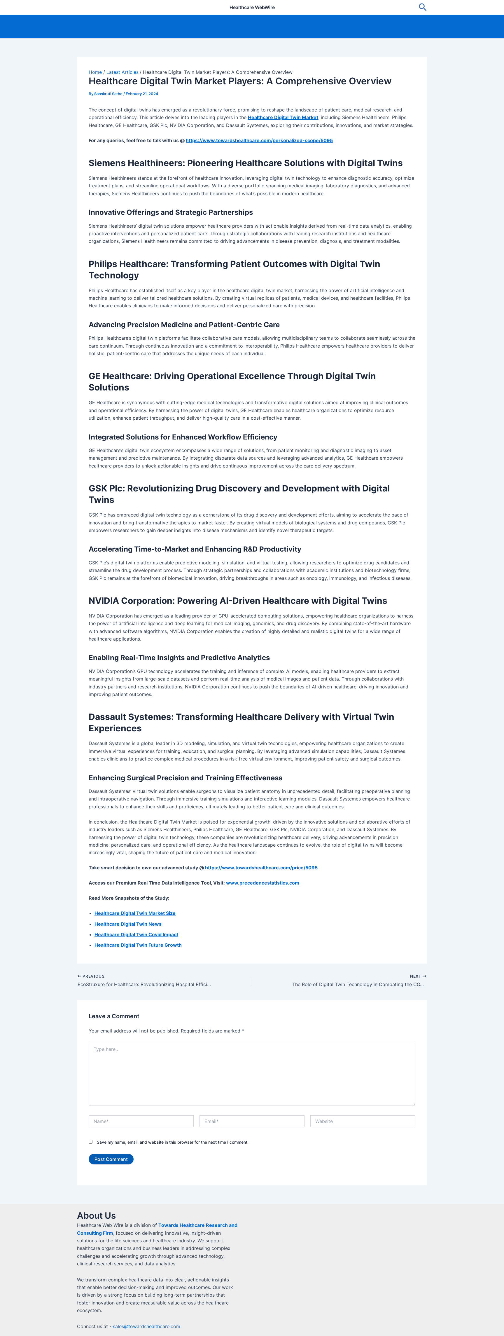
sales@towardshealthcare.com (146, 1326)
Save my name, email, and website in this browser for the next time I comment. (173, 1142)
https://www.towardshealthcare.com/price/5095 (261, 868)
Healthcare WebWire (252, 7)
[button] (423, 7)
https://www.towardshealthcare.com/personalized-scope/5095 (259, 140)
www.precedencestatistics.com (262, 883)
